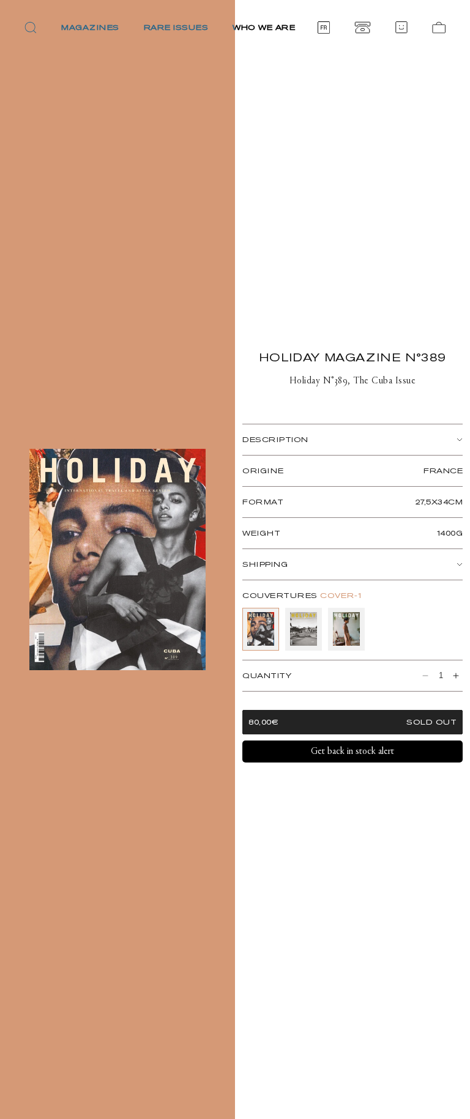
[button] (30, 27)
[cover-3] (346, 629)
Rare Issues (176, 27)
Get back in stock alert (352, 751)
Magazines (90, 27)
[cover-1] (260, 629)
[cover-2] (303, 629)
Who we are (264, 27)
